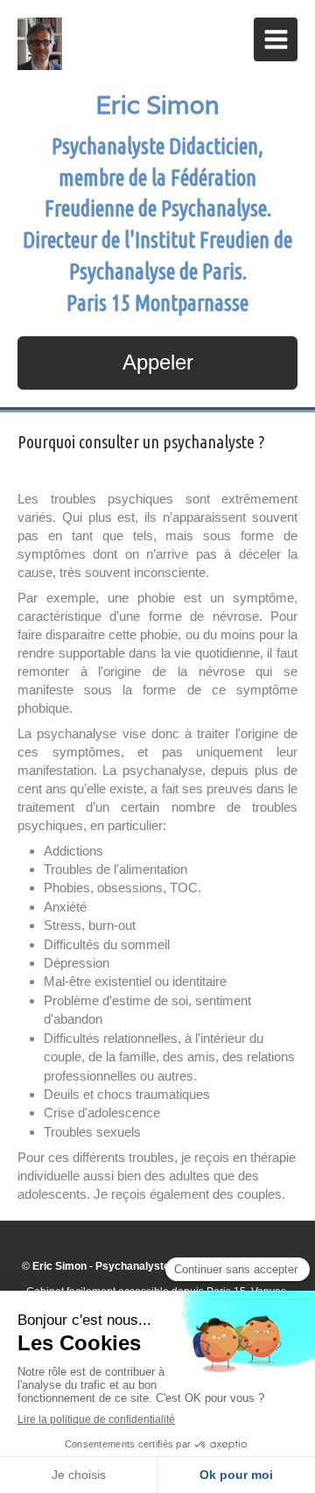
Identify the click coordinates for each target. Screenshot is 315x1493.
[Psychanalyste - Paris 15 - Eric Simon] (40, 44)
